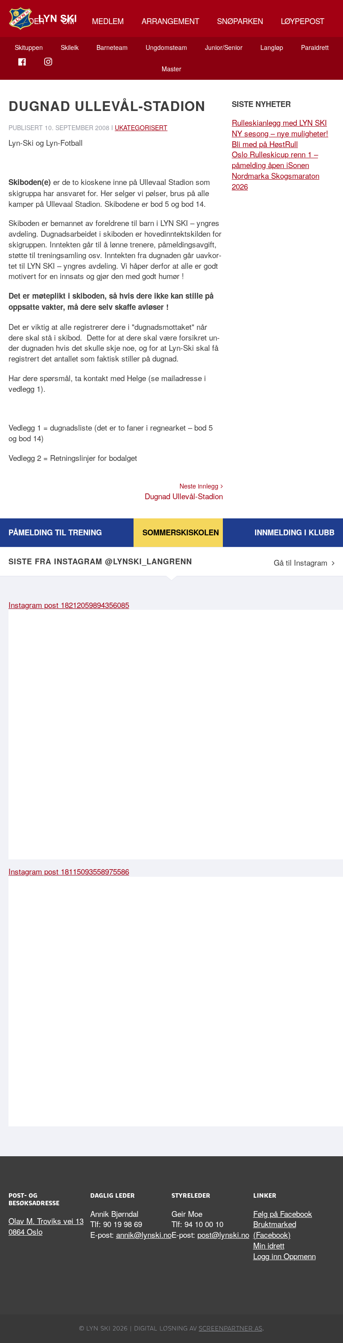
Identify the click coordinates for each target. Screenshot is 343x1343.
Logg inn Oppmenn (284, 1255)
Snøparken (240, 20)
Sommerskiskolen (180, 532)
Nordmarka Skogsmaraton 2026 (275, 181)
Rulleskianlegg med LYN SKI (279, 122)
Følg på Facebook (282, 1213)
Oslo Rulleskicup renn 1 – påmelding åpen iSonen (275, 159)
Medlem (108, 20)
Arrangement (170, 20)
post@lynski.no (223, 1234)
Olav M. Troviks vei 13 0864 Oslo (46, 1226)
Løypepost (302, 20)
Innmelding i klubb (295, 532)
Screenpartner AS (230, 1328)
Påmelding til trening (55, 532)
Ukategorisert (141, 127)
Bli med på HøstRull (265, 143)
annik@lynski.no (144, 1234)
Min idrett (268, 1245)
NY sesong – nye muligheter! (280, 133)
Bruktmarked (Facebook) (274, 1229)
